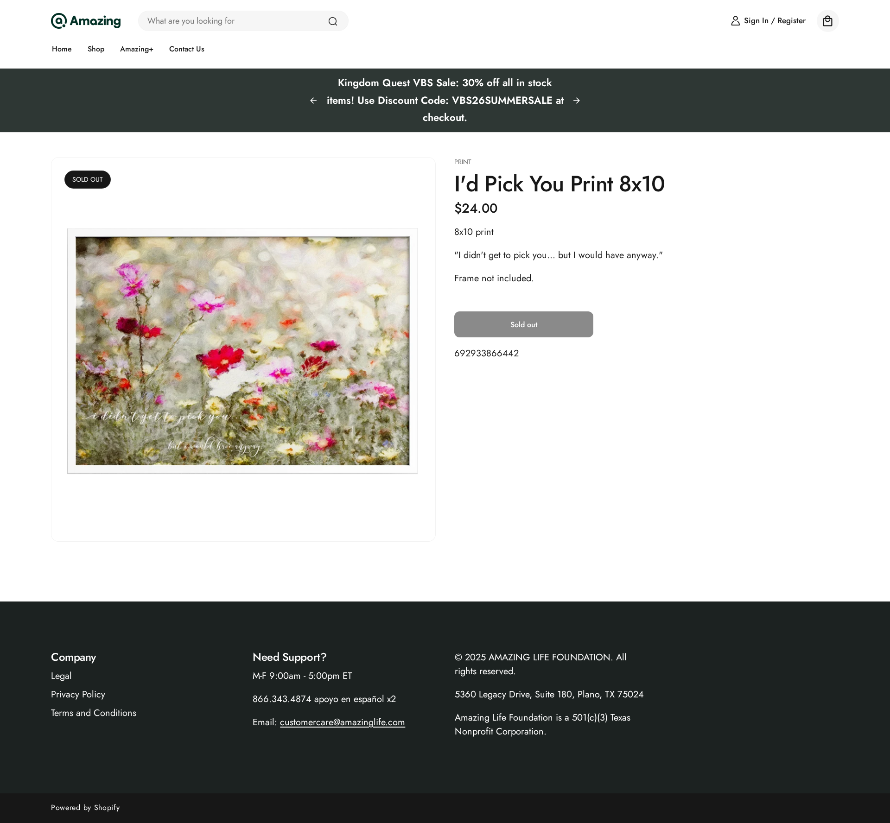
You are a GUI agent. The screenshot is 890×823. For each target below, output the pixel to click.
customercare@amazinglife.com (342, 722)
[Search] (333, 21)
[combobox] (243, 21)
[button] (828, 21)
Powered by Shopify (85, 807)
